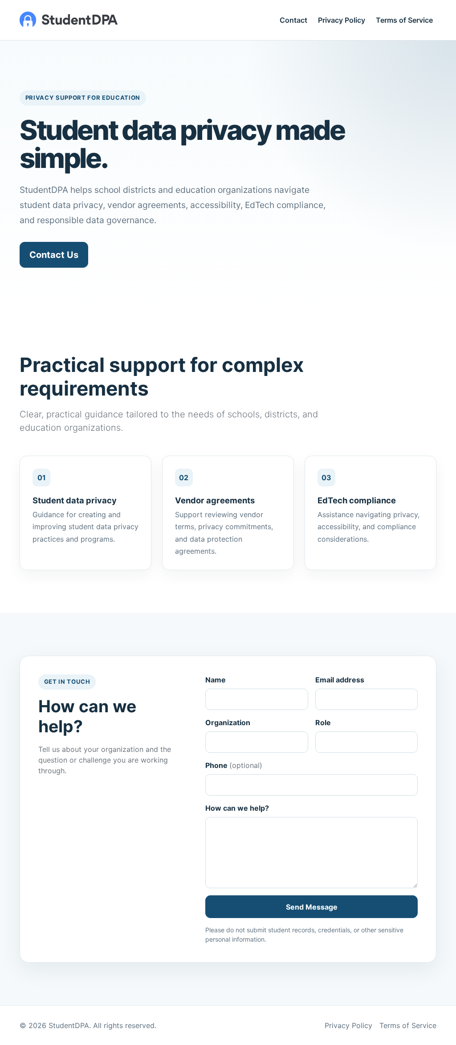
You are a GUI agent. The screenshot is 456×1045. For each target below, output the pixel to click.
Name (215, 679)
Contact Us (53, 254)
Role (323, 722)
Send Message (312, 906)
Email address (339, 679)
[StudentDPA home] (69, 20)
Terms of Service (404, 20)
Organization (227, 722)
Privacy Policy (341, 20)
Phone (233, 765)
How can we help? (237, 808)
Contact (293, 20)
